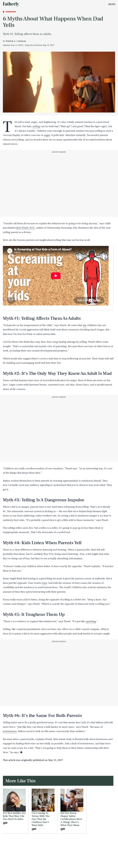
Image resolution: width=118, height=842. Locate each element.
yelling (36, 126)
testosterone (10, 731)
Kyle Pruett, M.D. (25, 227)
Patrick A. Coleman (16, 41)
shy (85, 325)
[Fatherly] (11, 4)
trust (44, 583)
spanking (91, 621)
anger (47, 135)
